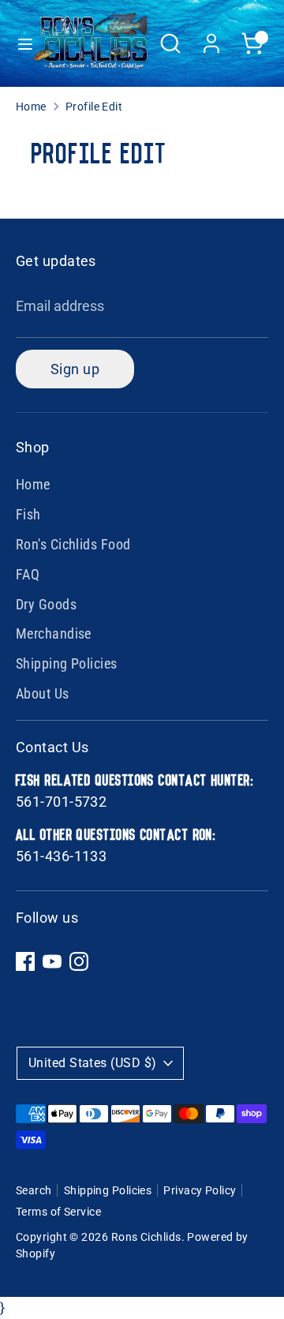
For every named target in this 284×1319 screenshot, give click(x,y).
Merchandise (54, 633)
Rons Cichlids (146, 1237)
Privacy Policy (199, 1190)
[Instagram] (78, 961)
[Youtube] (52, 961)
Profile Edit (93, 106)
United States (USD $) (92, 1062)
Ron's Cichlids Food (73, 544)
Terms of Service (58, 1211)
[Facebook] (25, 961)
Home (31, 106)
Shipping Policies (67, 663)
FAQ (27, 574)
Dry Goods (46, 604)
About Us (42, 693)
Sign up (74, 369)
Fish (28, 514)
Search (34, 1190)
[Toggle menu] (17, 43)
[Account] (211, 38)
